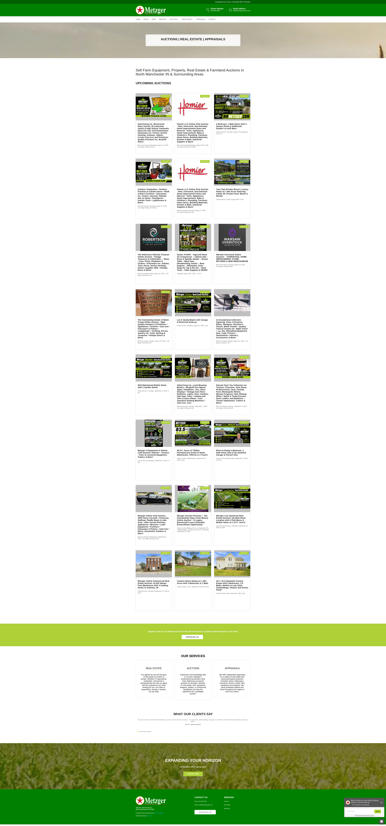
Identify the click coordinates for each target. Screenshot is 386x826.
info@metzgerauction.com (241, 10)
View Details (153, 106)
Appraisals (201, 19)
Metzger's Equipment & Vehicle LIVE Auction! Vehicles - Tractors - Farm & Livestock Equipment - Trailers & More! (153, 453)
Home (138, 19)
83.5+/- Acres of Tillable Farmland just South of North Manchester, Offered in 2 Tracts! (192, 452)
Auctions (173, 19)
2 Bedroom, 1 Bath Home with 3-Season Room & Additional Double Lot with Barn (231, 126)
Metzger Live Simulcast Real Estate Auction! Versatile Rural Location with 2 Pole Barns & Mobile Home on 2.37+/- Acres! (231, 519)
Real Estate (187, 19)
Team (154, 19)
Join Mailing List (192, 637)
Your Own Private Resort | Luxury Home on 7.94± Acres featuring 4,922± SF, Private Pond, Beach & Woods (232, 192)
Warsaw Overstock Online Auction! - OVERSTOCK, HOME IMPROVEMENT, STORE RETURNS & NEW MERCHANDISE (232, 258)
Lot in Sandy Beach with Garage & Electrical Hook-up (192, 321)
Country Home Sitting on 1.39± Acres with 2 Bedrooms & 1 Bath (192, 582)
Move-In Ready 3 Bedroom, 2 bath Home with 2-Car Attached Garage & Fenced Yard (231, 452)
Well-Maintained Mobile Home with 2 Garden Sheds (152, 386)
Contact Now (193, 774)
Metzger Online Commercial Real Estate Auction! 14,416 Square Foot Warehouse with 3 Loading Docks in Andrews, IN (153, 584)
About (146, 19)
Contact (212, 19)
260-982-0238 (215, 10)
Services (162, 19)
